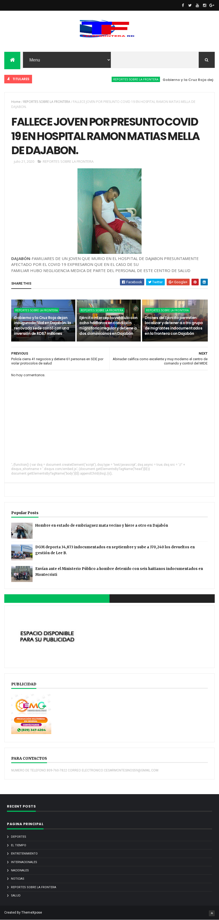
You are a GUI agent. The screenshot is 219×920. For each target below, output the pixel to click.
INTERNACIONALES (24, 862)
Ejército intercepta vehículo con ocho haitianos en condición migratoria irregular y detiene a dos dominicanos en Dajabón (108, 325)
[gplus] (212, 5)
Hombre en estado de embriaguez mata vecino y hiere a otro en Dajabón (101, 525)
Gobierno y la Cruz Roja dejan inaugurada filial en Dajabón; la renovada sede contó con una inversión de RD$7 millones (42, 325)
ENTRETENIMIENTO (24, 853)
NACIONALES (20, 870)
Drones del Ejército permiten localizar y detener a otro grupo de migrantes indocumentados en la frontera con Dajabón (174, 325)
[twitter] (190, 5)
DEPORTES (18, 837)
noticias (17, 878)
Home (16, 101)
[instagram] (205, 5)
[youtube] (197, 5)
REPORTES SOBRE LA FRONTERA (125, 79)
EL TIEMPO (18, 845)
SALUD (16, 895)
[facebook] (183, 5)
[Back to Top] (212, 913)
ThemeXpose (31, 912)
